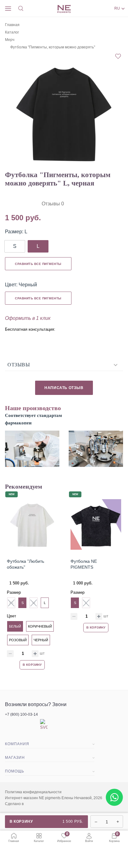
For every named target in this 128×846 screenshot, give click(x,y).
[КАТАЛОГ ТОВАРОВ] (8, 8)
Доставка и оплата (24, 766)
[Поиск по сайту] (22, 8)
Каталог (12, 32)
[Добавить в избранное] (118, 56)
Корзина (114, 838)
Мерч (9, 40)
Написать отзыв (63, 388)
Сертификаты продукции (30, 810)
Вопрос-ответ (18, 779)
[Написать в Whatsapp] (114, 809)
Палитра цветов (21, 799)
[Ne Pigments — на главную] (64, 9)
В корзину (46, 821)
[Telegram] (11, 339)
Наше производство (33, 408)
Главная (12, 25)
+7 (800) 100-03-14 (21, 714)
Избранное (64, 838)
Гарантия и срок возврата (31, 788)
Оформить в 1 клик (28, 318)
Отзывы (18, 364)
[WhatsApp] (27, 338)
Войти (89, 841)
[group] (64, 113)
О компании (17, 752)
